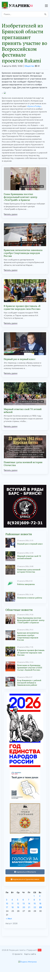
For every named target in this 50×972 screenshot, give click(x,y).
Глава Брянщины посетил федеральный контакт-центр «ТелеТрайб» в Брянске (20, 197)
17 (7, 907)
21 (29, 907)
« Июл (9, 918)
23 (40, 907)
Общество (29, 66)
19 (18, 907)
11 (12, 903)
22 (35, 907)
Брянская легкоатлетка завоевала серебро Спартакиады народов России (23, 253)
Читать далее (10, 214)
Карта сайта (30, 954)
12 (18, 903)
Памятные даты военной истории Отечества (23, 464)
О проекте (17, 954)
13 (24, 903)
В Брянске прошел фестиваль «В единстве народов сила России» (22, 307)
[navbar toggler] (46, 6)
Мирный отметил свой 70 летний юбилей (23, 410)
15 (35, 903)
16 (40, 903)
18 (13, 907)
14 (29, 903)
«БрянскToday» (34, 106)
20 (24, 907)
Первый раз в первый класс (20, 359)
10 (7, 903)
